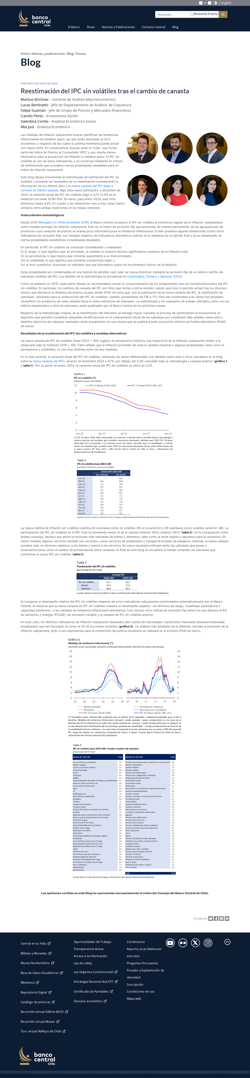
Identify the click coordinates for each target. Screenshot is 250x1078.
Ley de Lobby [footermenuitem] (83, 963)
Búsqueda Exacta (206, 14)
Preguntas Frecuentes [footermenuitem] (142, 963)
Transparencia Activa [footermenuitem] (88, 949)
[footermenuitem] (169, 941)
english (226, 3)
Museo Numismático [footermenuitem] (35, 963)
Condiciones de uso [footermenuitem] (141, 991)
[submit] (223, 14)
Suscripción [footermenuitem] (135, 985)
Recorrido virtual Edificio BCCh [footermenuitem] (42, 1012)
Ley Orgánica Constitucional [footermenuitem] (93, 972)
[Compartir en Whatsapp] (221, 918)
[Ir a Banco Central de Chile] (35, 18)
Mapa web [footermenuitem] (134, 999)
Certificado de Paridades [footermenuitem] (91, 991)
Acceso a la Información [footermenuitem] (90, 956)
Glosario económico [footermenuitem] (88, 1001)
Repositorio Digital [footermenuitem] (34, 992)
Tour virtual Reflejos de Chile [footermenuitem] (41, 1031)
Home (25, 54)
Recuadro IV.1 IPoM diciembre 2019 (63, 222)
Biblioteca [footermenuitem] (28, 983)
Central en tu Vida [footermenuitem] (33, 943)
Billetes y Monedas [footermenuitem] (34, 953)
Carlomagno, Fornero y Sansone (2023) (154, 276)
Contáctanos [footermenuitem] (136, 942)
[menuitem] (74, 25)
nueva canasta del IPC (48, 361)
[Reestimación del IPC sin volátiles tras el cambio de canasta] (227, 918)
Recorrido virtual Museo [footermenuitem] (38, 1022)
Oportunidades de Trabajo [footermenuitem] (92, 942)
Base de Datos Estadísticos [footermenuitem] (40, 973)
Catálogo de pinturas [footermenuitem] (35, 1002)
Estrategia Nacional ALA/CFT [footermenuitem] (93, 982)
